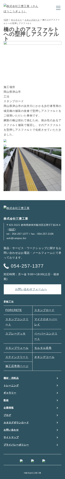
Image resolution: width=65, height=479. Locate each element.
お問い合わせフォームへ (31, 289)
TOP (6, 20)
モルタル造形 (43, 347)
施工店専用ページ (17, 366)
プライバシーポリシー (16, 444)
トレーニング (11, 385)
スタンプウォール (17, 347)
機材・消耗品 (11, 378)
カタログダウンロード (16, 422)
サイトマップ (11, 437)
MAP (12, 229)
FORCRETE (13, 310)
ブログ (7, 415)
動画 (6, 400)
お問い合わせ (11, 429)
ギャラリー (16, 20)
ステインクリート (17, 357)
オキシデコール (44, 357)
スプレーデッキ (15, 333)
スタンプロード (32, 20)
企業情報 (9, 407)
